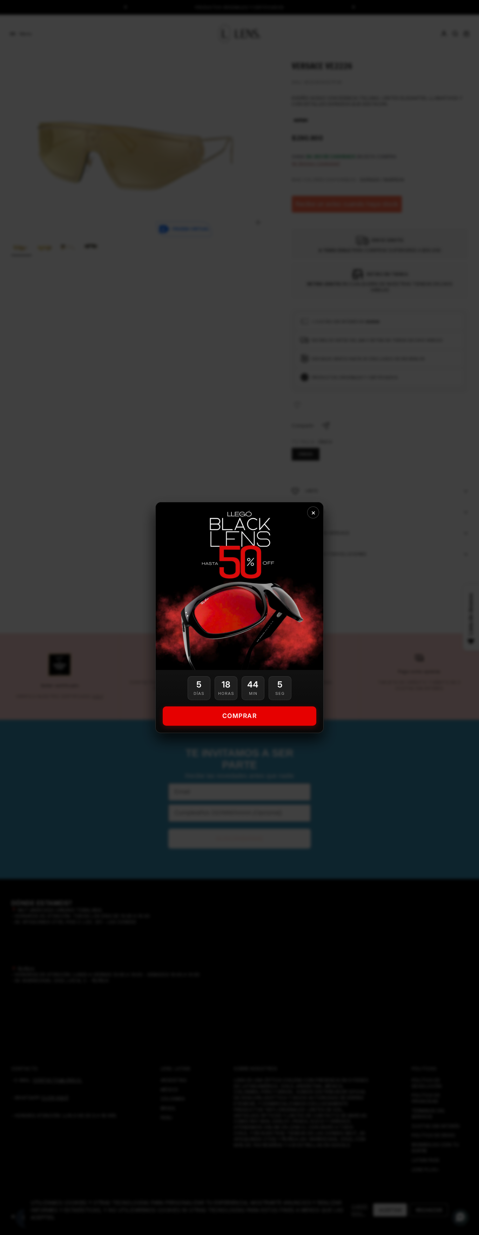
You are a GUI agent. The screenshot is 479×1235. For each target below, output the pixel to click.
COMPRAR (239, 715)
